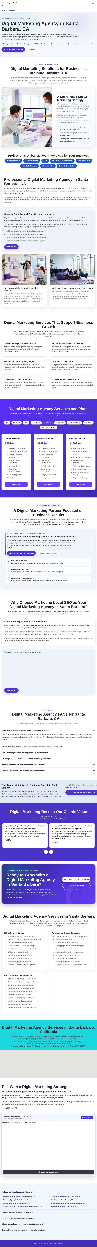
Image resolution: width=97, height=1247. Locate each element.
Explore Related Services (48, 553)
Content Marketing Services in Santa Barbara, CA (66, 1196)
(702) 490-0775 (33, 49)
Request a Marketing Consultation (21, 553)
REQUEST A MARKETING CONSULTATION (76, 879)
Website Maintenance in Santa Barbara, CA (64, 1206)
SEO (45, 160)
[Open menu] (93, 4)
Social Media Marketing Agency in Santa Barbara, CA (68, 1203)
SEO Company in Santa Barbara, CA (14, 1203)
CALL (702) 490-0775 (76, 885)
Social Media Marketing (66, 166)
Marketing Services (13, 160)
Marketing (48, 422)
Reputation (88, 422)
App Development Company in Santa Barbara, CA (19, 1196)
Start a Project (11, 246)
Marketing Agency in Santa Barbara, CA (16, 1200)
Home (3, 10)
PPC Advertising (47, 166)
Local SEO (16, 422)
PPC (26, 422)
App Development (84, 160)
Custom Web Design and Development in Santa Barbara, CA (22, 1206)
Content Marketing (32, 160)
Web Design (36, 422)
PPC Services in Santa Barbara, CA (62, 1200)
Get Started (16, 484)
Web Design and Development (62, 160)
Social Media (60, 422)
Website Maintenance (30, 166)
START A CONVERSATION (13, 49)
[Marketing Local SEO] (10, 4)
